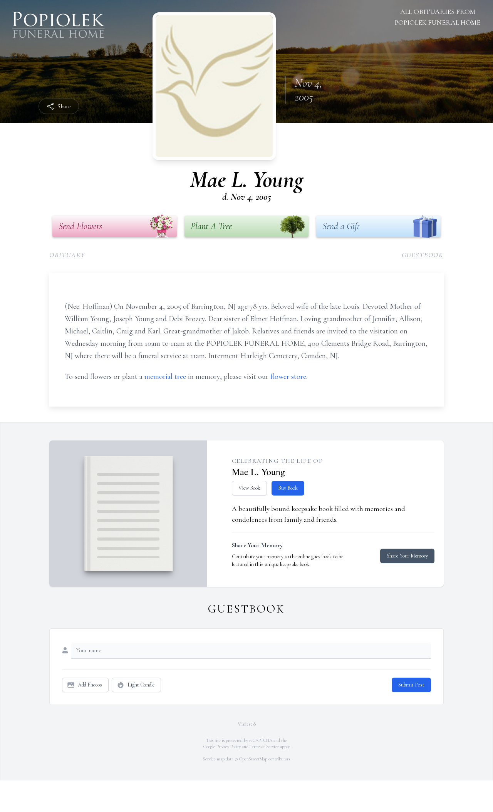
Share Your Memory (407, 555)
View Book (249, 488)
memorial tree (165, 376)
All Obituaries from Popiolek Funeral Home (437, 17)
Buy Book (288, 488)
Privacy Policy (228, 746)
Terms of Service (264, 746)
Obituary (67, 255)
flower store (288, 376)
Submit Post (411, 684)
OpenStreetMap (253, 759)
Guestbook (423, 255)
